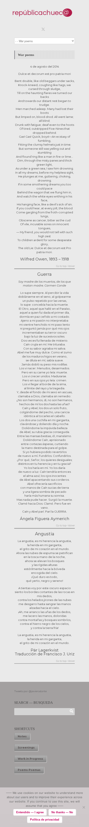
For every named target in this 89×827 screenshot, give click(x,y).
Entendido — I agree (30, 812)
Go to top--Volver (65, 266)
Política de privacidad (44, 819)
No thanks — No (62, 812)
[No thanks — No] (83, 807)
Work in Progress (30, 758)
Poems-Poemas (29, 770)
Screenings (26, 747)
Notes (22, 736)
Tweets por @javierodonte (30, 691)
